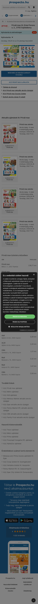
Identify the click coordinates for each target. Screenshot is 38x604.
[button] (19, 326)
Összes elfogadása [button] (20, 316)
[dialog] (19, 302)
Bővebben (22, 312)
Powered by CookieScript (27, 330)
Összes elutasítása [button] (20, 322)
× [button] (34, 274)
